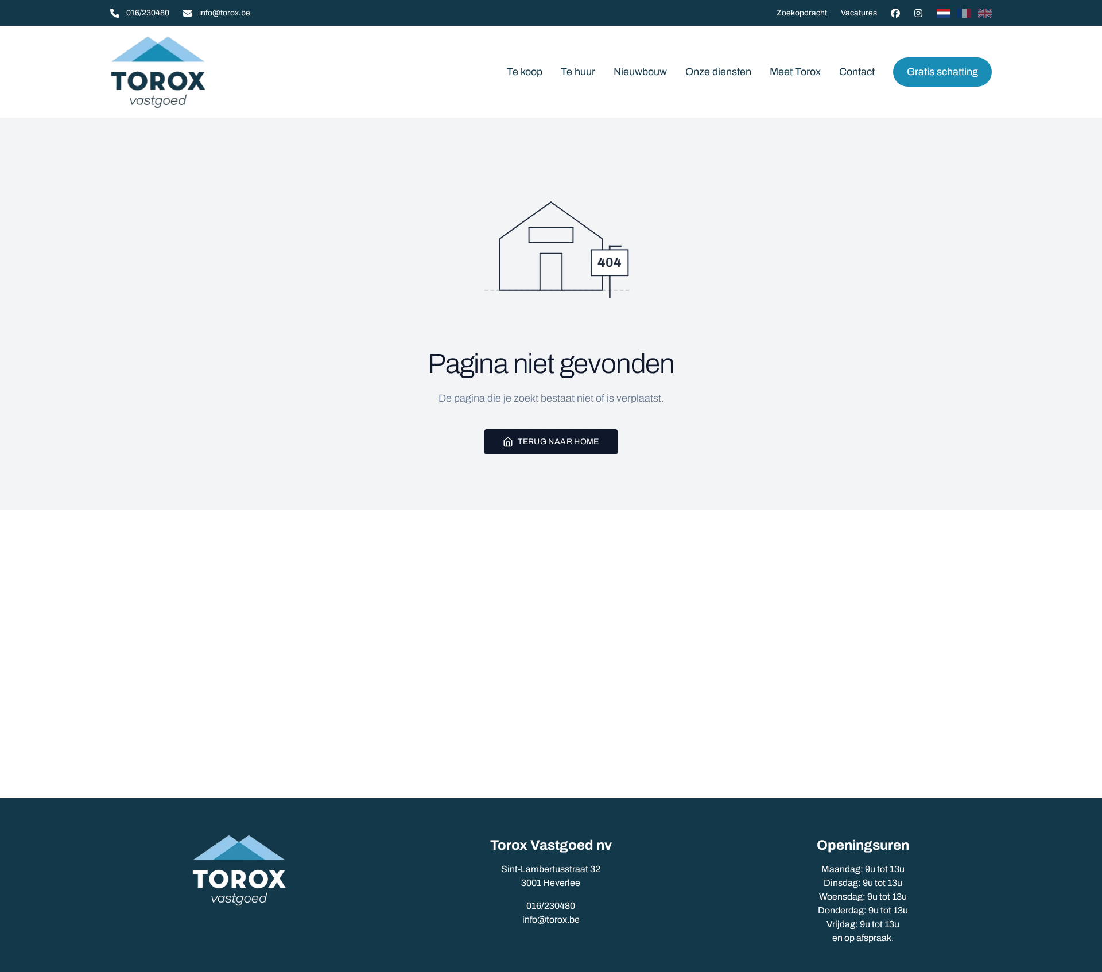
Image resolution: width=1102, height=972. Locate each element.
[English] (985, 13)
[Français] (964, 13)
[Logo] (183, 71)
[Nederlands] (943, 13)
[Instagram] (918, 13)
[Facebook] (895, 13)
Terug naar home (558, 442)
